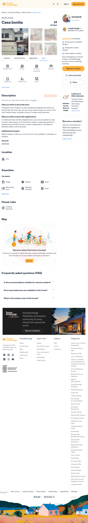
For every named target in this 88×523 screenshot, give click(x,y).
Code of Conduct (28, 491)
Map (43, 58)
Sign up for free (78, 4)
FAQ (55, 343)
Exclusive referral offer (77, 349)
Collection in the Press (76, 422)
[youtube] (13, 359)
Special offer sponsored (75, 441)
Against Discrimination (76, 380)
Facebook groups (77, 390)
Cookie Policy (52, 491)
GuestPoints (41, 349)
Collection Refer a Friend (77, 427)
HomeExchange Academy (76, 386)
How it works (75, 455)
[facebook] (4, 355)
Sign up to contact (73, 69)
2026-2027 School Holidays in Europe (77, 480)
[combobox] (37, 497)
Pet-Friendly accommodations (77, 400)
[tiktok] (13, 355)
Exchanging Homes (77, 418)
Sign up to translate (50, 95)
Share (75, 82)
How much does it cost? (43, 353)
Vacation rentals (76, 353)
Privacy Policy (41, 491)
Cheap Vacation (76, 396)
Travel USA (74, 393)
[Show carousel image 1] (36, 34)
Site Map (74, 491)
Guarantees (41, 357)
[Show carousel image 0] (15, 41)
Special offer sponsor (78, 415)
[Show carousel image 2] (50, 34)
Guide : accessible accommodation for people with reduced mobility (78, 363)
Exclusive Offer (76, 461)
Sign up (29, 261)
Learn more (75, 111)
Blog (21, 349)
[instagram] (8, 355)
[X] (8, 359)
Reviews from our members (77, 375)
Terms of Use (15, 491)
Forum (56, 346)
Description (19, 58)
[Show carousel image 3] (36, 49)
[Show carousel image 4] (50, 49)
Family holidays (76, 470)
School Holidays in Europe (77, 370)
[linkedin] (4, 359)
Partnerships (75, 467)
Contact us (57, 349)
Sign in (66, 4)
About (22, 343)
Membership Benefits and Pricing (77, 436)
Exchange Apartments (75, 408)
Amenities (33, 58)
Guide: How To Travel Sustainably (78, 344)
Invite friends (41, 360)
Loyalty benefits (76, 484)
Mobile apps (24, 352)
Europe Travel (75, 404)
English (33, 100)
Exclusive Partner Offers (77, 451)
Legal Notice (64, 491)
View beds (5, 87)
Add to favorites (75, 75)
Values (39, 343)
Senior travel (75, 473)
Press (21, 358)
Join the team (24, 346)
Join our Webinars (77, 356)
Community (23, 355)
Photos (7, 58)
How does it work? (43, 346)
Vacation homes (76, 412)
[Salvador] (66, 18)
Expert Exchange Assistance (77, 446)
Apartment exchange (78, 476)
